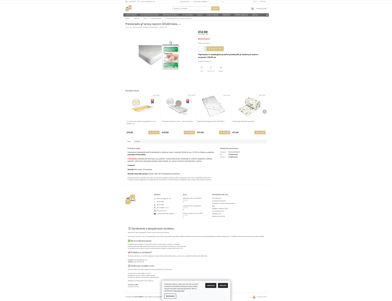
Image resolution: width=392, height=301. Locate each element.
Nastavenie (170, 296)
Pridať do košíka (216, 49)
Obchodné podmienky (201, 2)
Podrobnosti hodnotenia (150, 27)
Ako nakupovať (185, 2)
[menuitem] (131, 15)
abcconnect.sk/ (161, 211)
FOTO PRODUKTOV (218, 211)
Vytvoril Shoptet (262, 297)
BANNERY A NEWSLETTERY (220, 209)
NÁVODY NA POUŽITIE (218, 216)
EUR (254, 1)
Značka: (163, 27)
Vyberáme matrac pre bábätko (192, 198)
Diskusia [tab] (137, 141)
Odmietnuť (211, 285)
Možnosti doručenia (204, 43)
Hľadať (215, 8)
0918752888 (160, 205)
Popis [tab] (129, 141)
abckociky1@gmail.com (164, 199)
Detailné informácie (204, 61)
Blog (213, 206)
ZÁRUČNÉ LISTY (216, 214)
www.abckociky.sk (140, 236)
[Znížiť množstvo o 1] (205, 50)
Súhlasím (223, 285)
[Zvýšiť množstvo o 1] (205, 47)
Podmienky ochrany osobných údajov (223, 203)
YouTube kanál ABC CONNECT (166, 214)
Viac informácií (179, 291)
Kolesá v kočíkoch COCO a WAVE (193, 214)
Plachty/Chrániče (234, 152)
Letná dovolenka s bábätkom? (192, 206)
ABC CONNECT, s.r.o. (163, 208)
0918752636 (160, 202)
